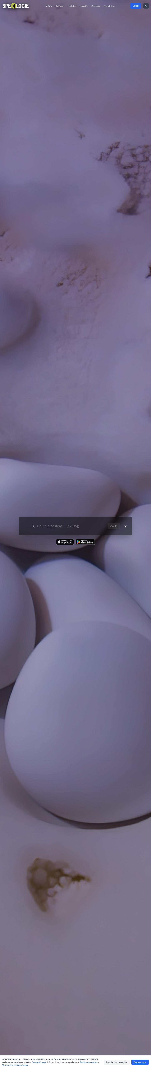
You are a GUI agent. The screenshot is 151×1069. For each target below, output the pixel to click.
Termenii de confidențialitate (15, 1065)
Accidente (109, 6)
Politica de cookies (88, 1062)
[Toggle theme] (146, 6)
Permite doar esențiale (116, 1062)
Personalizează (39, 1062)
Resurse (59, 6)
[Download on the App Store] (65, 542)
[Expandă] (125, 526)
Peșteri (48, 6)
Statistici (72, 6)
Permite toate (140, 1062)
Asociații (95, 6)
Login (136, 6)
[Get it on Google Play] (85, 542)
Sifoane (84, 6)
